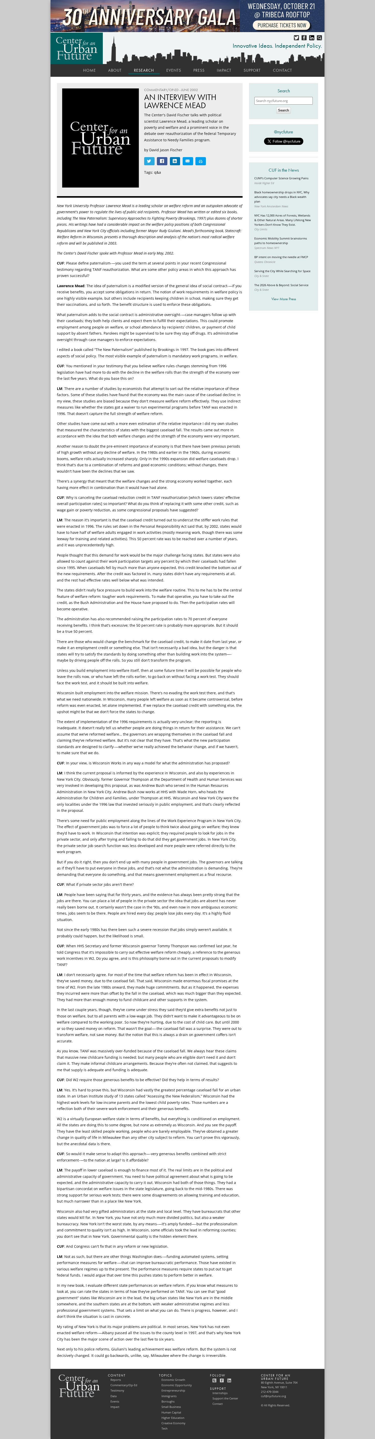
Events (173, 70)
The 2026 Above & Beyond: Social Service (281, 285)
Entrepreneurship (173, 1390)
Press (199, 70)
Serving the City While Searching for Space (282, 271)
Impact (224, 70)
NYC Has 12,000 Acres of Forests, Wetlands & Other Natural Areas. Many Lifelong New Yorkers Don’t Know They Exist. (282, 220)
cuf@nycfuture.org (273, 1396)
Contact (282, 70)
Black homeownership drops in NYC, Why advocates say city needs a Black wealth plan (281, 197)
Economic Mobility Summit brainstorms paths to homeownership (280, 240)
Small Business (171, 1407)
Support (252, 70)
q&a (157, 172)
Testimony (117, 1390)
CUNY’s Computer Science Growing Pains (281, 178)
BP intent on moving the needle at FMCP (281, 257)
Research (144, 70)
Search (283, 110)
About (115, 70)
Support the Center (225, 1398)
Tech (164, 1429)
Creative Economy (173, 1423)
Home (89, 70)
